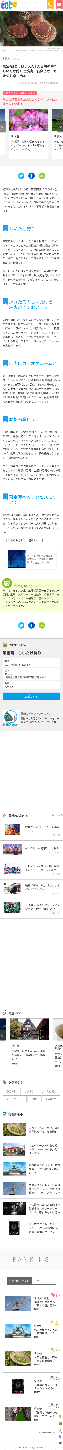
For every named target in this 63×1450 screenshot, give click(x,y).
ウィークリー (44, 1280)
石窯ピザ (51, 1099)
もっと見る (57, 815)
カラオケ (29, 1091)
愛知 (7, 58)
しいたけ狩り (49, 1091)
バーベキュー (14, 1099)
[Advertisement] (31, 772)
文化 (16, 58)
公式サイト (31, 696)
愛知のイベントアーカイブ (36, 713)
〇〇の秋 (11, 1091)
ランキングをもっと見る (45, 1432)
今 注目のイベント (19, 1280)
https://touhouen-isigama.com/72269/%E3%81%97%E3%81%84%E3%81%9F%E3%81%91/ (31, 49)
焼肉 (34, 1099)
